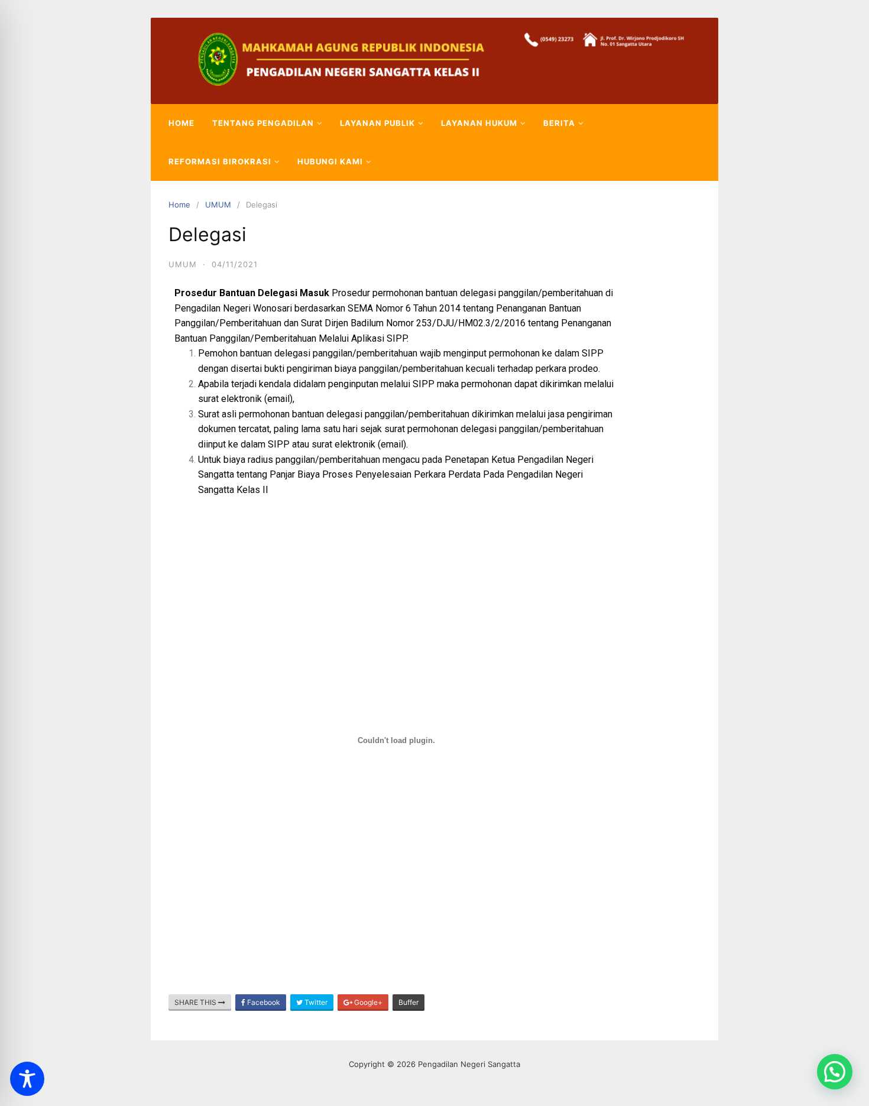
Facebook (262, 1002)
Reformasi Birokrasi (219, 161)
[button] (834, 1071)
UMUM (218, 204)
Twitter (315, 1002)
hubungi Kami (330, 161)
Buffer (408, 1002)
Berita (559, 123)
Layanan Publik (377, 123)
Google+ (367, 1002)
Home (181, 123)
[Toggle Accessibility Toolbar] (27, 1078)
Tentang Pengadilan (263, 123)
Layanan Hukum (479, 123)
